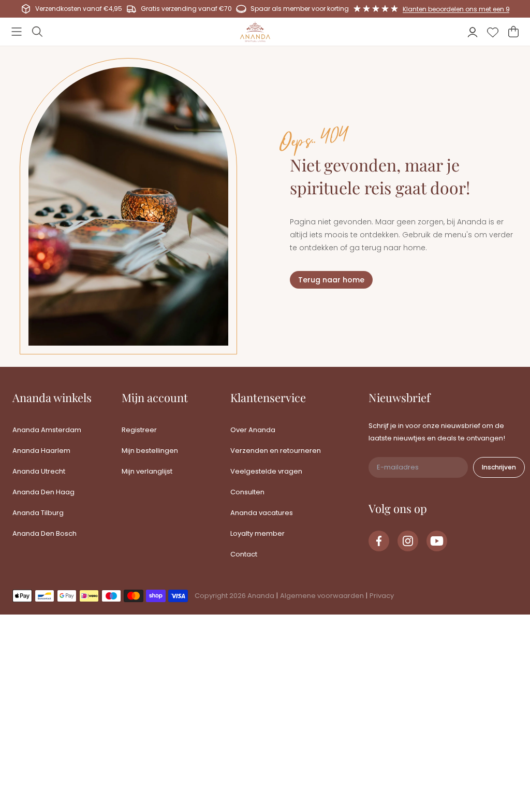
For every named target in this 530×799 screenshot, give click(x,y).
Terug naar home (331, 280)
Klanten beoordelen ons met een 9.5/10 (464, 9)
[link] (379, 541)
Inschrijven (499, 467)
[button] (16, 31)
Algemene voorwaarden (322, 596)
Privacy (382, 596)
